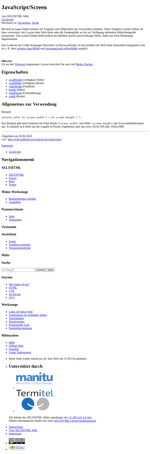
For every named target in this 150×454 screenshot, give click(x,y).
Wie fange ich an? (19, 284)
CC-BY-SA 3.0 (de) (79, 417)
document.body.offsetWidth (61, 48)
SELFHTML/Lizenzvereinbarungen (75, 420)
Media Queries (84, 64)
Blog (11, 181)
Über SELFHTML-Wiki (23, 430)
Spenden (14, 349)
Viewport (20, 64)
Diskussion (15, 219)
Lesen (12, 241)
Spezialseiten (16, 318)
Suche (35, 22)
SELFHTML (16, 174)
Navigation (24, 22)
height (12, 89)
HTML (13, 287)
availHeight (15, 79)
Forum (12, 178)
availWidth (15, 83)
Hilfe (12, 342)
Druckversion (17, 321)
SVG (12, 297)
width (12, 96)
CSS (11, 291)
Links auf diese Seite (21, 311)
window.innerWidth (28, 48)
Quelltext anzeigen (19, 244)
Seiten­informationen (20, 328)
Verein (12, 184)
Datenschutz (16, 427)
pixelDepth (15, 93)
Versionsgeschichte (20, 247)
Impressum (15, 433)
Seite (11, 216)
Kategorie (7, 145)
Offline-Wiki (16, 345)
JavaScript (7, 19)
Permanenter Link (19, 324)
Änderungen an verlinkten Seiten (28, 315)
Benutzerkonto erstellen (22, 198)
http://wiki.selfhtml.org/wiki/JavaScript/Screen (34, 139)
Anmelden (15, 202)
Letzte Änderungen (20, 352)
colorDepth (15, 86)
